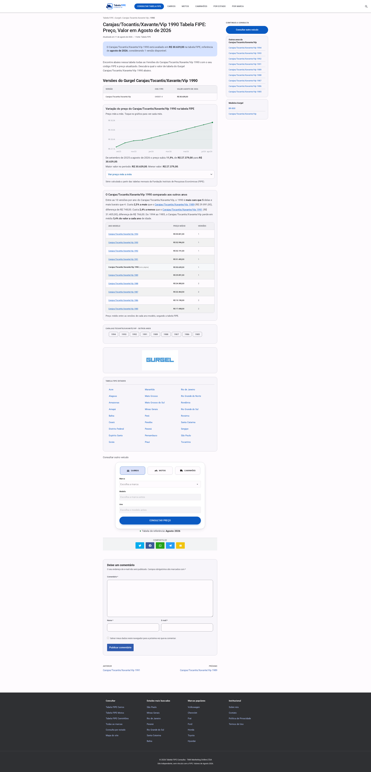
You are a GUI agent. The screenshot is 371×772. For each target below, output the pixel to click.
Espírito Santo (116, 435)
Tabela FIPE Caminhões (117, 718)
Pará (147, 415)
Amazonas (114, 402)
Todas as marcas (114, 724)
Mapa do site (112, 735)
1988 (166, 334)
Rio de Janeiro (188, 389)
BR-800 (232, 108)
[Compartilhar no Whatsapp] (160, 545)
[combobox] (160, 484)
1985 (197, 334)
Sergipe (184, 429)
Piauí (147, 442)
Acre (111, 389)
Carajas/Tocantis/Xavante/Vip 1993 (123, 242)
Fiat (189, 718)
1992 (134, 334)
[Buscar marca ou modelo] (366, 6)
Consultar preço (160, 520)
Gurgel (118, 18)
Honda (191, 729)
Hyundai (192, 741)
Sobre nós (234, 707)
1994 (113, 334)
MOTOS (185, 6)
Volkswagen (194, 707)
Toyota (191, 735)
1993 (124, 334)
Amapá (112, 409)
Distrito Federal (116, 429)
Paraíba (148, 422)
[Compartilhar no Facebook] (150, 545)
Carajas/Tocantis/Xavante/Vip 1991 (182, 209)
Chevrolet (192, 712)
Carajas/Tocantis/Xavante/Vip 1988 (123, 283)
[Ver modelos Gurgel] (160, 360)
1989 (155, 334)
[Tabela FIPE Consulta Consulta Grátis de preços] (118, 6)
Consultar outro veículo (247, 30)
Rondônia (185, 402)
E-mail (164, 620)
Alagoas (113, 396)
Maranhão (150, 389)
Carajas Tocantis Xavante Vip (135, 18)
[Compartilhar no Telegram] (170, 545)
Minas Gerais (151, 409)
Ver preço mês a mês (120, 174)
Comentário (112, 577)
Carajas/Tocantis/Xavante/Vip (242, 114)
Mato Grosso (151, 396)
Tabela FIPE (108, 18)
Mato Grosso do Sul (155, 402)
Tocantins (186, 442)
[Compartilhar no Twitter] (140, 545)
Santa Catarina (188, 422)
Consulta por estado (116, 729)
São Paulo (186, 435)
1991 (145, 334)
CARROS (171, 6)
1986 (187, 334)
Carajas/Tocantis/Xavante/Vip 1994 (123, 234)
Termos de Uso (236, 724)
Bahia (111, 415)
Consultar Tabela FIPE (149, 6)
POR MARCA (238, 6)
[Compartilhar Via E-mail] (180, 545)
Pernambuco (151, 435)
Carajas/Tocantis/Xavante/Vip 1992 (123, 251)
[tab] (132, 471)
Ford (190, 724)
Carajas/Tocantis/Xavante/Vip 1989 (175, 204)
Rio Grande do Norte (191, 396)
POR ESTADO (219, 6)
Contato (233, 712)
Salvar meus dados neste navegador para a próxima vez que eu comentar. (143, 638)
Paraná (148, 429)
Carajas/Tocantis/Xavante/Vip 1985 (123, 309)
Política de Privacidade (240, 718)
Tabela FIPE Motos (115, 712)
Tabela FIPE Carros (115, 707)
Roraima (185, 415)
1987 (176, 334)
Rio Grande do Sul (190, 409)
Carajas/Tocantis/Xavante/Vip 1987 (123, 292)
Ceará (111, 422)
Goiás (111, 442)
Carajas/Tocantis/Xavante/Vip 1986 (123, 300)
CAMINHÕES (201, 6)
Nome (110, 620)
